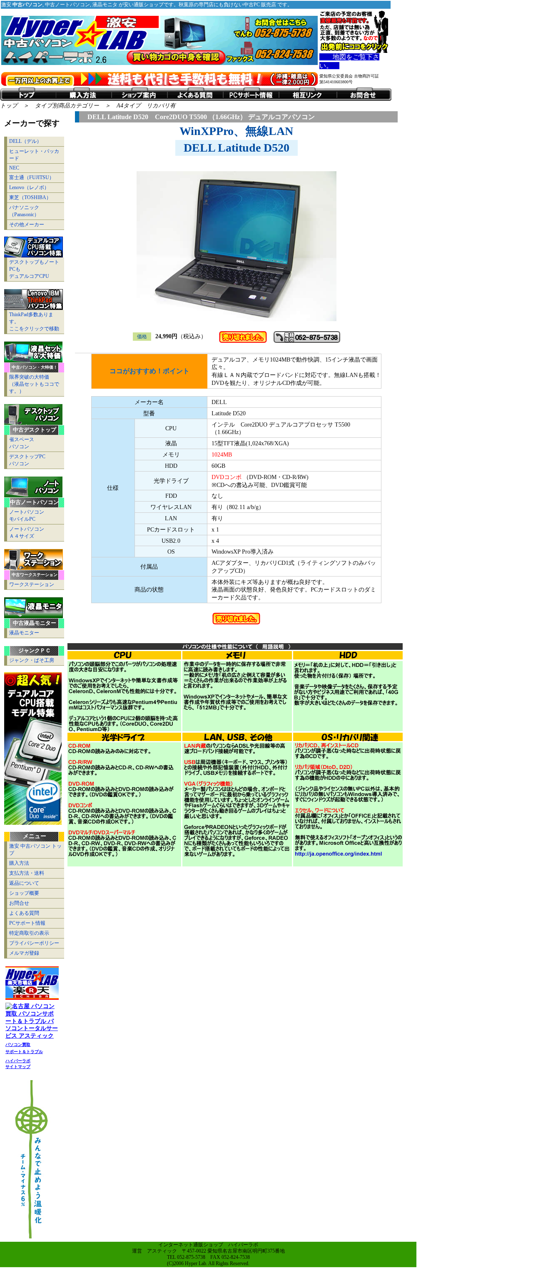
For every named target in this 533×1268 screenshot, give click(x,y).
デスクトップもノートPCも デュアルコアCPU (34, 269)
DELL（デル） (25, 141)
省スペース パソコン (21, 443)
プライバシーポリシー (34, 943)
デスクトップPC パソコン (27, 460)
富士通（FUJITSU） (31, 177)
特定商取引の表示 (29, 933)
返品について (24, 883)
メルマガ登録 (24, 953)
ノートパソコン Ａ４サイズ (26, 532)
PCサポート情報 (27, 923)
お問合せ (19, 903)
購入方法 (19, 863)
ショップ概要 (24, 893)
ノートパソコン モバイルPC (26, 515)
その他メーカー (26, 224)
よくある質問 (24, 913)
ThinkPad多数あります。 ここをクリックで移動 (34, 322)
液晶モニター (24, 633)
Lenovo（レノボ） (29, 187)
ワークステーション (31, 584)
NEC (14, 168)
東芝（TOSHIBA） (30, 197)
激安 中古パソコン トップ (35, 849)
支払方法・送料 (26, 873)
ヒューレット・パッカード (34, 154)
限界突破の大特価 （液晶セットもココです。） (34, 384)
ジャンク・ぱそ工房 (31, 660)
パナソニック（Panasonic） (24, 211)
